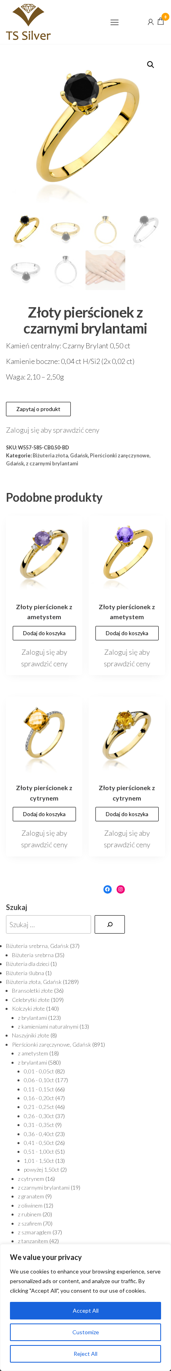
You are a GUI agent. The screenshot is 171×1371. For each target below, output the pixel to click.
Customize (85, 1332)
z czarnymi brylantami (52, 464)
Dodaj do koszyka (44, 633)
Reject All (85, 1353)
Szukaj (16, 907)
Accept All (86, 1310)
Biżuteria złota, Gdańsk (60, 456)
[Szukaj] (110, 924)
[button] (115, 22)
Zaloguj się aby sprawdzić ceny (52, 429)
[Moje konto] (150, 21)
